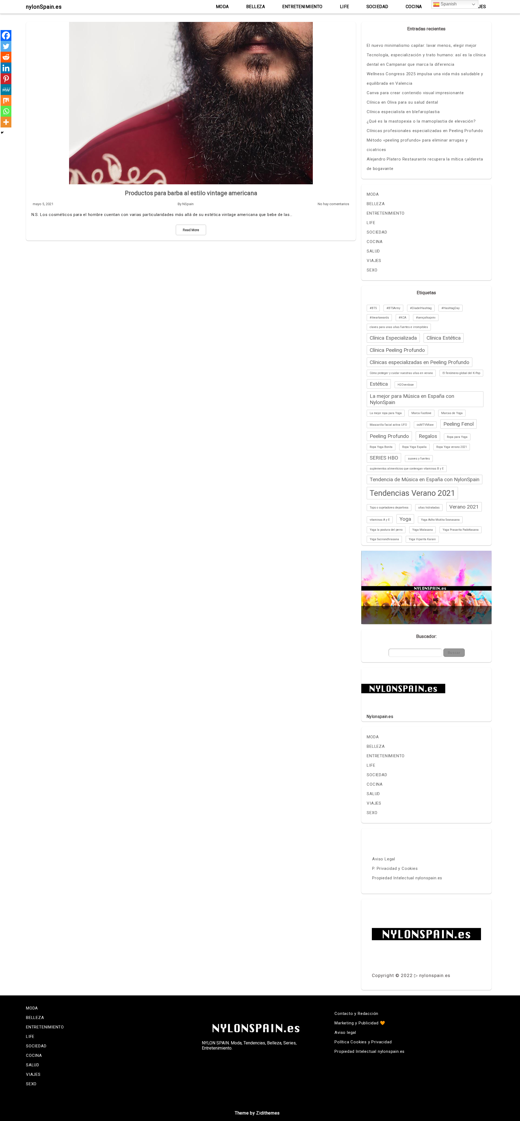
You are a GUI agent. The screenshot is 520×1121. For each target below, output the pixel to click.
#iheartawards (379, 317)
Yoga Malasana (422, 530)
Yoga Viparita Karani (422, 539)
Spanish (448, 4)
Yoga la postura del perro (386, 530)
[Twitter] (6, 46)
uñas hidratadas (429, 507)
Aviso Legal (383, 859)
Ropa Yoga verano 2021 (451, 447)
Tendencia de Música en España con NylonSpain (424, 479)
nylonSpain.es (44, 7)
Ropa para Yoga (457, 437)
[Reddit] (6, 57)
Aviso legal (345, 1032)
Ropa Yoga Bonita (381, 447)
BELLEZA (255, 6)
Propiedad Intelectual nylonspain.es (407, 878)
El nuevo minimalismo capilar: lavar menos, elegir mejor (422, 45)
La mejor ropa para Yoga (386, 413)
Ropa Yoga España (414, 447)
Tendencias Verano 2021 (412, 493)
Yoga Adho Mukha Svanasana (440, 520)
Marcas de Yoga (452, 413)
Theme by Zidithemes (257, 1113)
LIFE (344, 6)
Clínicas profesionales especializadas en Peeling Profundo (425, 130)
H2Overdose (406, 384)
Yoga (405, 519)
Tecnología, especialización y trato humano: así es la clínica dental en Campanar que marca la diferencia (426, 60)
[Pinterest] (6, 78)
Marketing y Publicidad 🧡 (359, 1023)
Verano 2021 (464, 507)
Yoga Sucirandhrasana (384, 539)
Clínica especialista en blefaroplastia (403, 111)
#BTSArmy (393, 308)
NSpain (188, 204)
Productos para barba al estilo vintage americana (191, 193)
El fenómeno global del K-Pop (461, 373)
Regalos (428, 436)
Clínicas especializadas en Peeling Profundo (419, 362)
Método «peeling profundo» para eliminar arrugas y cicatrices (417, 145)
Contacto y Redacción (356, 1013)
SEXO (372, 270)
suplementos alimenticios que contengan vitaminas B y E (407, 468)
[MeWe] (6, 89)
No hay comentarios (333, 204)
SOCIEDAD (377, 6)
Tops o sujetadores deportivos (389, 507)
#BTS (373, 308)
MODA (222, 6)
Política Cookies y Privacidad (363, 1042)
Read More (191, 230)
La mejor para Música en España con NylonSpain (412, 399)
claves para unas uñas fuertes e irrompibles (399, 327)
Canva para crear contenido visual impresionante (415, 92)
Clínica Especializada (393, 338)
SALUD (373, 251)
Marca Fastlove (421, 413)
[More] (6, 122)
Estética (379, 384)
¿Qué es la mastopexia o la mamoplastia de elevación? (421, 121)
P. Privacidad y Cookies (395, 868)
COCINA (414, 6)
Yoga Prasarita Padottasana (461, 530)
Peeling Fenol (458, 424)
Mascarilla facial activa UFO (388, 425)
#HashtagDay (450, 308)
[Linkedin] (6, 68)
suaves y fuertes (419, 458)
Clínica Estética (444, 338)
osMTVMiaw (425, 425)
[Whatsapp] (6, 111)
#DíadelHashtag (421, 308)
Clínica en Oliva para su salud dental (402, 102)
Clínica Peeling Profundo (397, 350)
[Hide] (2, 132)
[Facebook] (6, 35)
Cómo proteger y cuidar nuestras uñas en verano (401, 373)
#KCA (402, 317)
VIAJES (374, 260)
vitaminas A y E (380, 520)
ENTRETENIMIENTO (302, 6)
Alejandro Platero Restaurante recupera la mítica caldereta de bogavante (425, 164)
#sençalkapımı (425, 317)
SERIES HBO (384, 458)
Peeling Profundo (389, 436)
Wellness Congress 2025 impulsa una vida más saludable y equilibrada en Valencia (425, 78)
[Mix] (6, 100)
